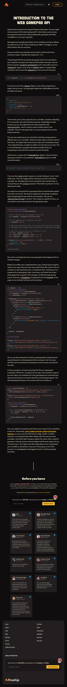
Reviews (7, 637)
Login (6, 624)
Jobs (6, 630)
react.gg (39, 637)
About (7, 627)
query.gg (39, 640)
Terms (7, 640)
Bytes (24, 492)
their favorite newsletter (43, 492)
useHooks (39, 634)
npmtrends (40, 630)
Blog (6, 634)
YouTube (39, 624)
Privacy (7, 644)
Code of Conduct (10, 647)
